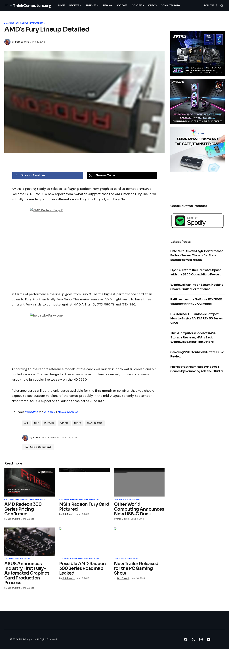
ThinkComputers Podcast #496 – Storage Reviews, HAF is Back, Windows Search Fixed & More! (194, 337)
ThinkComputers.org (32, 5)
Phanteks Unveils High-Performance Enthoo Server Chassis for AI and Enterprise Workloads (196, 255)
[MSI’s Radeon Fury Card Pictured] (84, 482)
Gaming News (21, 23)
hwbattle (31, 412)
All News (10, 23)
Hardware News (37, 23)
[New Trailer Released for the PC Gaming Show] (139, 541)
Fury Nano (49, 423)
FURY (36, 423)
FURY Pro (64, 423)
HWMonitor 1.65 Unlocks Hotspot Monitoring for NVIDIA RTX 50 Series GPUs (196, 318)
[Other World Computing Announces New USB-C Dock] (139, 482)
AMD (26, 423)
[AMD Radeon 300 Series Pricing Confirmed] (29, 482)
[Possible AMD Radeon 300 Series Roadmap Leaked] (84, 541)
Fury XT (77, 423)
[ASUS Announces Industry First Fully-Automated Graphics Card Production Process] (29, 541)
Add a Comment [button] (40, 447)
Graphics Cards (94, 423)
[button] (6, 5)
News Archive (68, 412)
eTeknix (49, 412)
